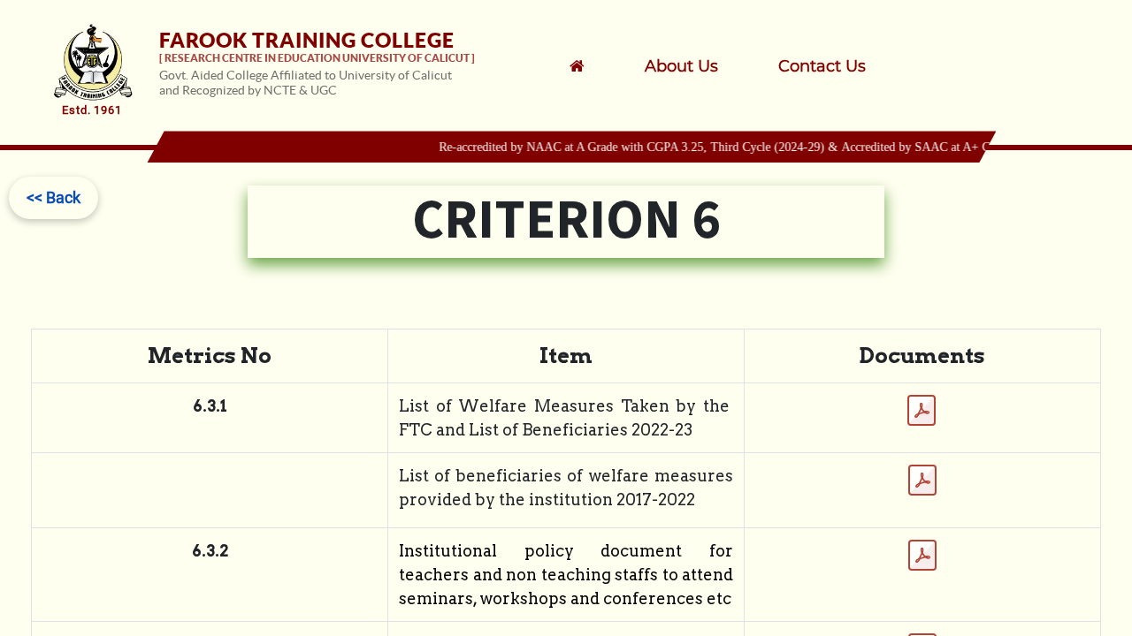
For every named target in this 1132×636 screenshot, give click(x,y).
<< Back (53, 197)
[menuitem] (704, 66)
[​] (600, 66)
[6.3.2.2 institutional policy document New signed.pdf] (922, 555)
